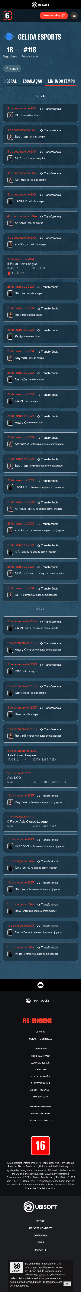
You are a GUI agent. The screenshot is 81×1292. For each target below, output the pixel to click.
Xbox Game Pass (40, 1056)
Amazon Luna (41, 1096)
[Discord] (40, 985)
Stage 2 (13, 759)
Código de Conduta (40, 1120)
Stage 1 (13, 268)
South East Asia (44, 759)
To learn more (50, 1282)
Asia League (28, 264)
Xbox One (40, 1069)
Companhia (40, 1235)
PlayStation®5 (40, 1076)
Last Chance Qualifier (49, 782)
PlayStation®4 (40, 1083)
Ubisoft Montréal (40, 1039)
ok (67, 1284)
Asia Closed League (21, 755)
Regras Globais (40, 1113)
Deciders (38, 268)
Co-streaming (51, 15)
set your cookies (19, 1285)
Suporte (40, 1249)
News (40, 1242)
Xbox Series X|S (40, 1062)
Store (40, 1221)
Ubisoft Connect (40, 1228)
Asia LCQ (14, 778)
